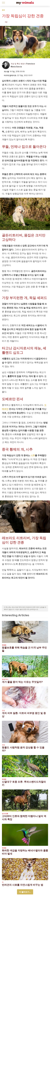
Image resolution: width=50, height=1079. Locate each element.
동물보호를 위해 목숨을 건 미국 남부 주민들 (24, 649)
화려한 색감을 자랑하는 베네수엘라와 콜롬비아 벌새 (25, 852)
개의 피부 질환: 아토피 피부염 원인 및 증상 (24, 715)
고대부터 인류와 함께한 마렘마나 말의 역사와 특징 (24, 818)
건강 (3, 710)
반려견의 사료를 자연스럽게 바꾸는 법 (22, 884)
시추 (32, 455)
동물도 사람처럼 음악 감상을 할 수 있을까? (23, 749)
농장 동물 (5, 813)
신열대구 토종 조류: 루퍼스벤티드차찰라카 (24, 783)
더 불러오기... (25, 892)
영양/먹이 (5, 679)
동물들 (4, 645)
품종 (3, 10)
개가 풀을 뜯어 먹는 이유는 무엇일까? (22, 681)
